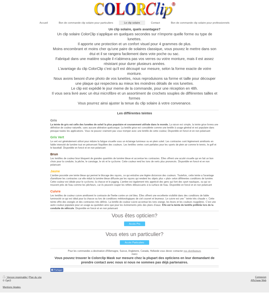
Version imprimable (17, 277)
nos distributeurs (192, 251)
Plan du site (35, 277)
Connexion (260, 277)
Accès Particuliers (134, 242)
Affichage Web (258, 280)
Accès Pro (134, 223)
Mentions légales (12, 287)
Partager (58, 270)
